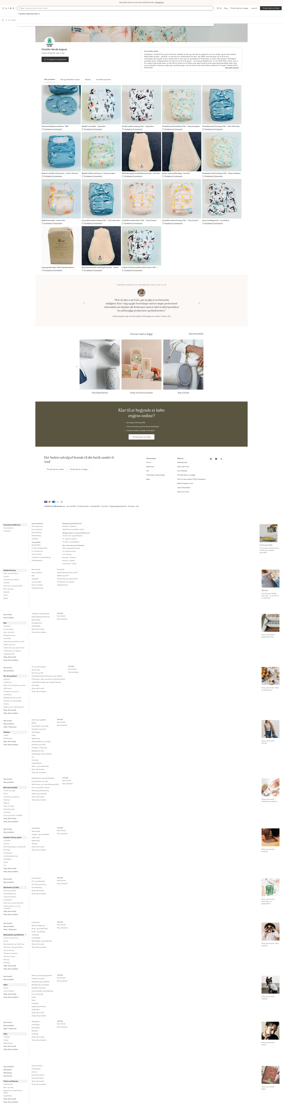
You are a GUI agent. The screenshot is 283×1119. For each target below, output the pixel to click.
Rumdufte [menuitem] (60, 569)
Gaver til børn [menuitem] (37, 554)
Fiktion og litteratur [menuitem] (11, 1081)
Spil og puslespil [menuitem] (10, 890)
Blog (226, 8)
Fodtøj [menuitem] (6, 735)
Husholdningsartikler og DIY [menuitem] (67, 572)
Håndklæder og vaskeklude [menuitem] (42, 941)
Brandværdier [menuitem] (9, 528)
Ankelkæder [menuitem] (36, 828)
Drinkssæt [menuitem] (35, 685)
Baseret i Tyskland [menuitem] (69, 557)
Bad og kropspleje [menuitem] (10, 787)
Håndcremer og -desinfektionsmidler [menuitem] (45, 784)
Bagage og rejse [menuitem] (38, 751)
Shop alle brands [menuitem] (10, 657)
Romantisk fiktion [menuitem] (38, 1075)
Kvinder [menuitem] (6, 576)
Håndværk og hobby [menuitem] (11, 887)
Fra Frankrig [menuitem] (66, 554)
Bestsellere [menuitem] (8, 1070)
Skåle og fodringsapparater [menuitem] (42, 975)
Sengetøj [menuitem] (35, 579)
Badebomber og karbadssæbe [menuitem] (43, 778)
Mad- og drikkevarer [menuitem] (11, 573)
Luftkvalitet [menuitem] (36, 922)
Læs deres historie (232, 67)
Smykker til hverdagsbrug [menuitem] (41, 557)
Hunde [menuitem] (6, 988)
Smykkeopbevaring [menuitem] (11, 856)
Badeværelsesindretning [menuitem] (41, 617)
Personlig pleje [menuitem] (9, 809)
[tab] (49, 79)
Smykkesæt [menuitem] (8, 853)
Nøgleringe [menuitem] (36, 738)
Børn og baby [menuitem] (8, 589)
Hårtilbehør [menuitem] (36, 732)
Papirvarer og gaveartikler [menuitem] (13, 586)
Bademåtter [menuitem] (36, 620)
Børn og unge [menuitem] (8, 1087)
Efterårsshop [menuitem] (36, 535)
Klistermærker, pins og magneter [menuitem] (12, 907)
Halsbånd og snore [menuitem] (39, 988)
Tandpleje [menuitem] (35, 935)
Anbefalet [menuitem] (7, 531)
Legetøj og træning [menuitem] (39, 1006)
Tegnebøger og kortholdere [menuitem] (42, 754)
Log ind (254, 8)
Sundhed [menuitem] (35, 1003)
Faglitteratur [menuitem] (8, 1084)
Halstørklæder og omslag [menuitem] (41, 741)
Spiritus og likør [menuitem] (37, 673)
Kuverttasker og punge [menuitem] (40, 726)
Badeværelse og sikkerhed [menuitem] (14, 935)
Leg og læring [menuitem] (9, 950)
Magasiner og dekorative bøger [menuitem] (13, 1091)
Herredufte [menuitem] (36, 1028)
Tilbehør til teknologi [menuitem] (39, 748)
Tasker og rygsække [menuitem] (39, 720)
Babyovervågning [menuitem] (38, 925)
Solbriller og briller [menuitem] (39, 744)
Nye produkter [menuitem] (37, 572)
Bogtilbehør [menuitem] (8, 1096)
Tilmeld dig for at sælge (239, 8)
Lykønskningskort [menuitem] (10, 897)
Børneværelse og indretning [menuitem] (14, 944)
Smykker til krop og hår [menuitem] (12, 837)
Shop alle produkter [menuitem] (11, 660)
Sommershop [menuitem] (37, 532)
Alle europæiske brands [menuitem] (71, 548)
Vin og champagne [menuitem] (39, 667)
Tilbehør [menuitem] (7, 732)
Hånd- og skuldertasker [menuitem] (40, 766)
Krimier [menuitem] (34, 1072)
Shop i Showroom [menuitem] (10, 727)
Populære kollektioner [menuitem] (12, 525)
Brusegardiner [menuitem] (37, 623)
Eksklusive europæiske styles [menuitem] (73, 529)
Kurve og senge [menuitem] (37, 994)
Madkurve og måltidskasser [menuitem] (14, 707)
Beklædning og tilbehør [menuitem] (40, 985)
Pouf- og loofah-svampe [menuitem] (40, 787)
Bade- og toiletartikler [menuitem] (40, 928)
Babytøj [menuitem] (6, 959)
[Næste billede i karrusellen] (199, 303)
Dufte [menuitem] (6, 794)
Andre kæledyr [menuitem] (9, 991)
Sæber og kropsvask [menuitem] (39, 794)
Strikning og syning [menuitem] (39, 884)
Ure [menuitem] (33, 757)
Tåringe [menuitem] (34, 844)
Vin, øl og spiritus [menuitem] (10, 676)
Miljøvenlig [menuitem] (8, 1073)
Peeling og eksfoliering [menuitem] (40, 790)
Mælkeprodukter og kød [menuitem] (12, 698)
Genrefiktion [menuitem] (36, 1069)
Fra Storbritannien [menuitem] (69, 551)
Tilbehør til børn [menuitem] (9, 956)
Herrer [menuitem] (6, 595)
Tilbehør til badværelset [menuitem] (40, 614)
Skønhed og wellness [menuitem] (11, 579)
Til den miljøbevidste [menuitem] (39, 548)
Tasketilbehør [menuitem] (37, 763)
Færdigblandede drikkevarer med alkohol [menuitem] (47, 676)
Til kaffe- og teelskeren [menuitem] (71, 542)
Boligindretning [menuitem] (10, 570)
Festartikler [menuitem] (8, 900)
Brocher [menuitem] (6, 844)
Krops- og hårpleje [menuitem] (38, 932)
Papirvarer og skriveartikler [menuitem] (13, 903)
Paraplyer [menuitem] (35, 760)
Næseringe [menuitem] (36, 840)
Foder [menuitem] (34, 997)
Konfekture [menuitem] (8, 694)
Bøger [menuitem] (6, 598)
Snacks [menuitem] (6, 704)
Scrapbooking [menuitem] (37, 887)
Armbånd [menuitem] (7, 840)
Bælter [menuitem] (34, 723)
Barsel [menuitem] (6, 941)
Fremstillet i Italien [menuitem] (69, 564)
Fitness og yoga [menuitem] (9, 790)
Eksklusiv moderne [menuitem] (69, 526)
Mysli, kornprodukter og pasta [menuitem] (15, 685)
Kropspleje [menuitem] (36, 1024)
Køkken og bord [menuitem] (63, 575)
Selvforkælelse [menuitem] (37, 560)
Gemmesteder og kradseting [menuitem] (42, 991)
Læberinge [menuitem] (35, 837)
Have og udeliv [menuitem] (37, 585)
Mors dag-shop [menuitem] (37, 526)
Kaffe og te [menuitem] (8, 688)
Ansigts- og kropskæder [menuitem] (40, 834)
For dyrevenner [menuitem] (37, 551)
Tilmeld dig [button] (159, 2)
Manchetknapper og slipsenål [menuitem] (15, 847)
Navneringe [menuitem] (36, 831)
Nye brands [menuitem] (36, 569)
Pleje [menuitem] (33, 1000)
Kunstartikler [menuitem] (36, 878)
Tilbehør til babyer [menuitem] (10, 953)
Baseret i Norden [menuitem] (68, 560)
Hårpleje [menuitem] (7, 800)
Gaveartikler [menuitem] (36, 545)
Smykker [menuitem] (7, 583)
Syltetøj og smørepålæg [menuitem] (12, 701)
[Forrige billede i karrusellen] (84, 303)
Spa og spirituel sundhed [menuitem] (13, 815)
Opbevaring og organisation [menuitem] (67, 579)
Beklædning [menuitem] (8, 738)
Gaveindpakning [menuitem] (10, 894)
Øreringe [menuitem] (7, 850)
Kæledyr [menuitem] (7, 592)
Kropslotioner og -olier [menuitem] (40, 781)
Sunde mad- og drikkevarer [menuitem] (72, 536)
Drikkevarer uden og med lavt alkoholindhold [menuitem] (48, 679)
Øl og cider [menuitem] (36, 670)
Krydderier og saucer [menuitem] (11, 691)
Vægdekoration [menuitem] (62, 585)
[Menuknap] (3, 20)
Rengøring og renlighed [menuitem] (40, 982)
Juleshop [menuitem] (35, 539)
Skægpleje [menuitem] (35, 1021)
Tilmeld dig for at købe (270, 8)
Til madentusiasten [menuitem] (69, 539)
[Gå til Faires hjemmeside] (8, 8)
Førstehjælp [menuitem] (36, 938)
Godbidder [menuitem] (36, 1009)
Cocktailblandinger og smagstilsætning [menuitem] (46, 682)
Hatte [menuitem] (34, 735)
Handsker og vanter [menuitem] (39, 729)
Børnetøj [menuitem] (7, 963)
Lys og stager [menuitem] (37, 582)
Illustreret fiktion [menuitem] (38, 1078)
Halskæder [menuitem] (7, 859)
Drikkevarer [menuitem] (8, 682)
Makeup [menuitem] (6, 803)
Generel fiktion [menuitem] (37, 1066)
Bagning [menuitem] (7, 679)
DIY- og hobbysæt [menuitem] (38, 881)
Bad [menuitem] (33, 575)
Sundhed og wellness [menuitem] (11, 797)
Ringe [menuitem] (6, 862)
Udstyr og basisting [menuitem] (11, 938)
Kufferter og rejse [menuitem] (38, 978)
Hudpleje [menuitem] (7, 812)
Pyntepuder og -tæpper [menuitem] (65, 582)
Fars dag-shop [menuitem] (37, 529)
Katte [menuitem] (6, 985)
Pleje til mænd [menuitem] (9, 806)
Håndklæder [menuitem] (36, 626)
